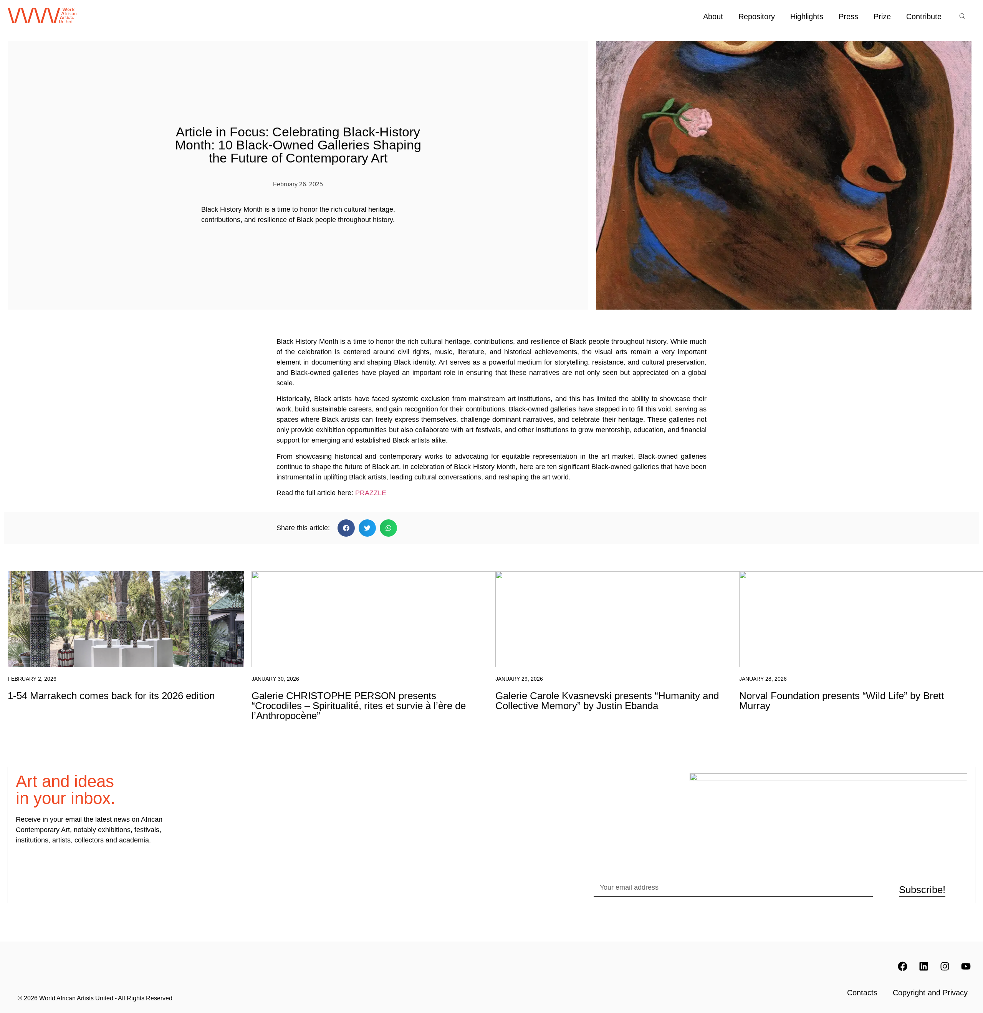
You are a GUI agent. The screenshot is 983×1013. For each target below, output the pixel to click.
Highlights (806, 16)
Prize (882, 16)
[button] (346, 528)
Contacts (862, 992)
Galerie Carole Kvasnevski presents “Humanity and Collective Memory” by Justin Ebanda (607, 700)
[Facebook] (902, 966)
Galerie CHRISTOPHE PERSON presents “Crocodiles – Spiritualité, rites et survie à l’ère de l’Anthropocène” (359, 705)
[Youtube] (965, 966)
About (713, 16)
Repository (756, 16)
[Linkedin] (923, 966)
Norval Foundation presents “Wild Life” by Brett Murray (841, 700)
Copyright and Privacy (930, 992)
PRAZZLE (370, 493)
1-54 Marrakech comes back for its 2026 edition (111, 695)
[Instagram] (944, 966)
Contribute (924, 16)
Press (848, 16)
